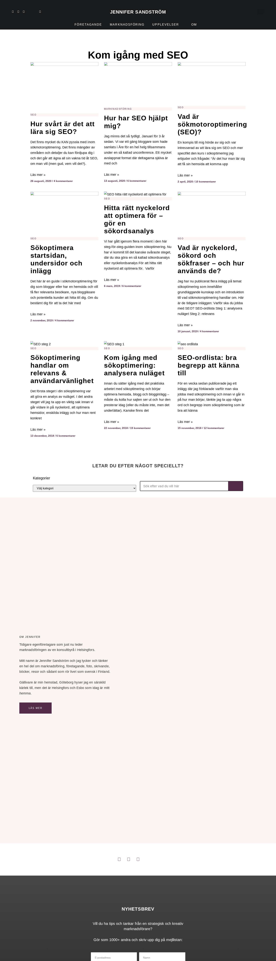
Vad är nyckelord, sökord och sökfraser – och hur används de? (211, 259)
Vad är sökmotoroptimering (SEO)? (212, 124)
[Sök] (235, 486)
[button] (260, 11)
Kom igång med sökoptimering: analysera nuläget (134, 365)
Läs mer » (37, 175)
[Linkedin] (12, 11)
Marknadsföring (127, 24)
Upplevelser (165, 24)
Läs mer (35, 708)
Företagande (88, 24)
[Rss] (34, 11)
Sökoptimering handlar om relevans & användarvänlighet (62, 369)
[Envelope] (40, 11)
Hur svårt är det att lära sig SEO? (62, 127)
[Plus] (29, 11)
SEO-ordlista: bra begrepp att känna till (208, 365)
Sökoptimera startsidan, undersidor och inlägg (56, 259)
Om (194, 24)
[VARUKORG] (252, 11)
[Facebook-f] (23, 11)
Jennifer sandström (138, 11)
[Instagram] (18, 11)
